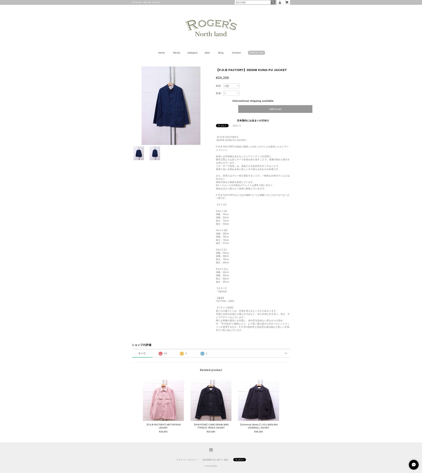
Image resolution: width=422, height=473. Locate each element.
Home (161, 52)
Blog (221, 52)
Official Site (256, 52)
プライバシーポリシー (187, 460)
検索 (273, 2)
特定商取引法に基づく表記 (215, 460)
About (176, 52)
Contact (236, 52)
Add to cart (275, 109)
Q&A (207, 52)
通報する (237, 126)
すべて (142, 353)
